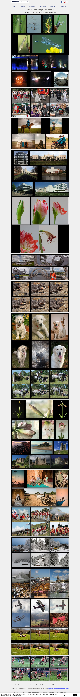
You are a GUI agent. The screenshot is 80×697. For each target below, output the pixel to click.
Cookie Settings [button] (62, 695)
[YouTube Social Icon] (64, 2)
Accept (75, 695)
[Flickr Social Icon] (67, 2)
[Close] (78, 695)
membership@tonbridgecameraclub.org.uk (58, 688)
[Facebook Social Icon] (62, 2)
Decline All (69, 695)
